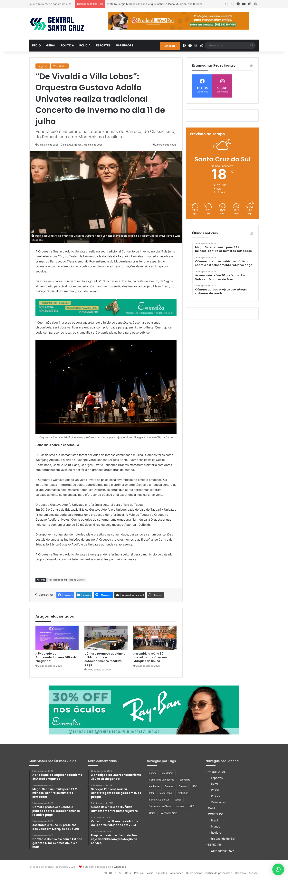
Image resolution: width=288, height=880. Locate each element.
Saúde (177, 799)
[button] (278, 869)
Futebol (169, 786)
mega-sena (165, 792)
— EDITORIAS (217, 771)
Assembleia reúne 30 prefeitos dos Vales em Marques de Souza (150, 657)
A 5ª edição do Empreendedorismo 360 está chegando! (56, 657)
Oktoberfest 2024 (223, 850)
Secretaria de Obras (160, 806)
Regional (43, 66)
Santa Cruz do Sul (159, 799)
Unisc (152, 812)
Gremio (183, 786)
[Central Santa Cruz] (56, 24)
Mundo (215, 826)
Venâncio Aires (169, 812)
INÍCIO (36, 45)
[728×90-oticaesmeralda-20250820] (106, 307)
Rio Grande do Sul (223, 838)
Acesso (253, 873)
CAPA (211, 808)
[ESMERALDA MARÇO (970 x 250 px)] (144, 709)
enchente (154, 786)
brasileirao (167, 772)
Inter (151, 792)
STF (191, 806)
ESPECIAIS (215, 844)
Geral (50, 45)
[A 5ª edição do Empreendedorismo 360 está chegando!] (57, 638)
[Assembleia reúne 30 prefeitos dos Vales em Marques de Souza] (155, 638)
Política (67, 45)
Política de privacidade (218, 873)
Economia (184, 779)
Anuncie (170, 45)
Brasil (214, 820)
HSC (194, 786)
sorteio (180, 806)
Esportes (103, 45)
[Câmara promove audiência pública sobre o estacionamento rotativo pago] (106, 638)
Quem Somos (194, 873)
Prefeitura (183, 792)
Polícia (85, 45)
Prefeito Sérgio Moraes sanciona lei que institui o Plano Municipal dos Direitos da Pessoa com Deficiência (171, 3)
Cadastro (240, 873)
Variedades (124, 45)
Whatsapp (120, 866)
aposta (153, 772)
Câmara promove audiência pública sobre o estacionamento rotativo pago (104, 659)
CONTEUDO (215, 814)
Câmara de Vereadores (161, 779)
